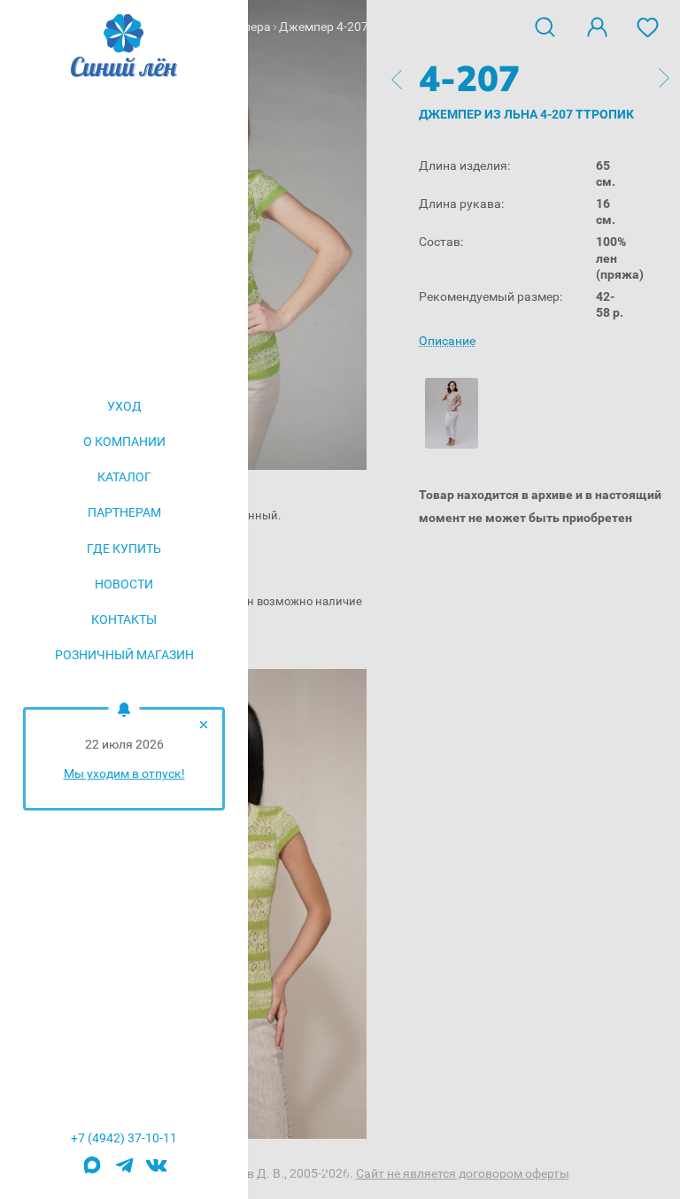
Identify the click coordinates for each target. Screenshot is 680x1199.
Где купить (124, 549)
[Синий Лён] (124, 47)
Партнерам (124, 512)
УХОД (124, 406)
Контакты (124, 619)
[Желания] (648, 25)
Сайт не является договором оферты (462, 1173)
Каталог (124, 477)
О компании (124, 441)
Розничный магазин (124, 655)
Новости (124, 584)
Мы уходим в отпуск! (124, 773)
